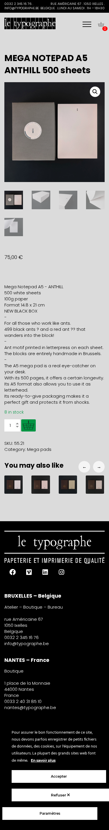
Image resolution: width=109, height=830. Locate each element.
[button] (95, 92)
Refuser (59, 795)
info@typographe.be (26, 643)
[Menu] (87, 24)
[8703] (28, 425)
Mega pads (39, 449)
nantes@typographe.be (30, 707)
